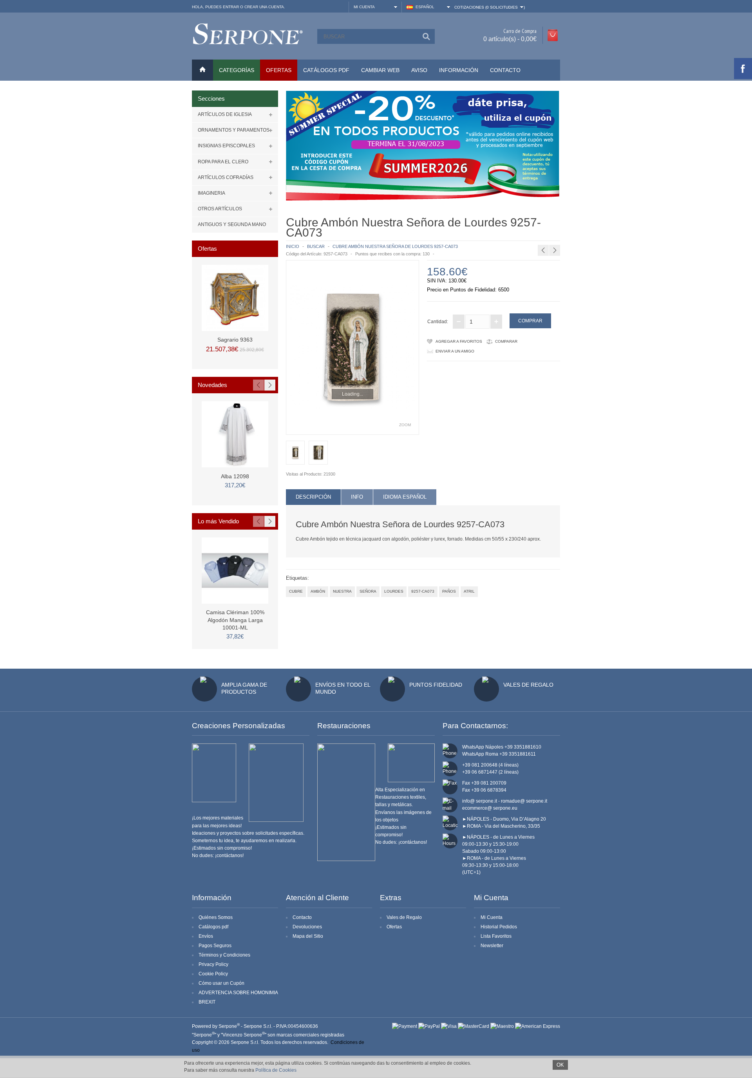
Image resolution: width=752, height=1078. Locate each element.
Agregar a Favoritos (459, 341)
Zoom (405, 425)
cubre (296, 591)
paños (449, 591)
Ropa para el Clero (223, 162)
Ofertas (394, 927)
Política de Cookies (275, 1070)
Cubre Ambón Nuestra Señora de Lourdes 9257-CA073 (395, 246)
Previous (258, 385)
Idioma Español (405, 497)
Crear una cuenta (264, 7)
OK (560, 1065)
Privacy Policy (213, 964)
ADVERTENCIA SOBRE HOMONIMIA (238, 992)
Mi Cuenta (492, 917)
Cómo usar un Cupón (221, 983)
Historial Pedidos (499, 927)
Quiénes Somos (216, 917)
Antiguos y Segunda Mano (232, 224)
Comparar (506, 341)
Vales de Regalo (528, 685)
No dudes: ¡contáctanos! (218, 855)
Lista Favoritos (496, 936)
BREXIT (207, 1002)
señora (368, 591)
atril (469, 591)
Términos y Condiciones (224, 955)
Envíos (206, 936)
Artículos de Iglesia (225, 114)
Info (357, 497)
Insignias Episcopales (226, 145)
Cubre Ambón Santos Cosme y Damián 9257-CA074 (550, 235)
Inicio (292, 246)
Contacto (505, 70)
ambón (318, 591)
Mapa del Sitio (308, 936)
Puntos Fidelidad (435, 685)
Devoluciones (307, 927)
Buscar (316, 246)
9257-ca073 (422, 591)
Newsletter (492, 945)
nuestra (342, 591)
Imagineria (211, 193)
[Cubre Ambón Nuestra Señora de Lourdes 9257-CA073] (352, 347)
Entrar (231, 7)
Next (269, 385)
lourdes (393, 591)
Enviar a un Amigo (455, 351)
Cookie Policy (213, 974)
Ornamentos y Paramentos (233, 130)
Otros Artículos (220, 209)
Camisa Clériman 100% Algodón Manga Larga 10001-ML (235, 619)
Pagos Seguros (215, 945)
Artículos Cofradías (225, 177)
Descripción (313, 497)
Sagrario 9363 (235, 339)
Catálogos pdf (213, 927)
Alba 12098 (235, 476)
